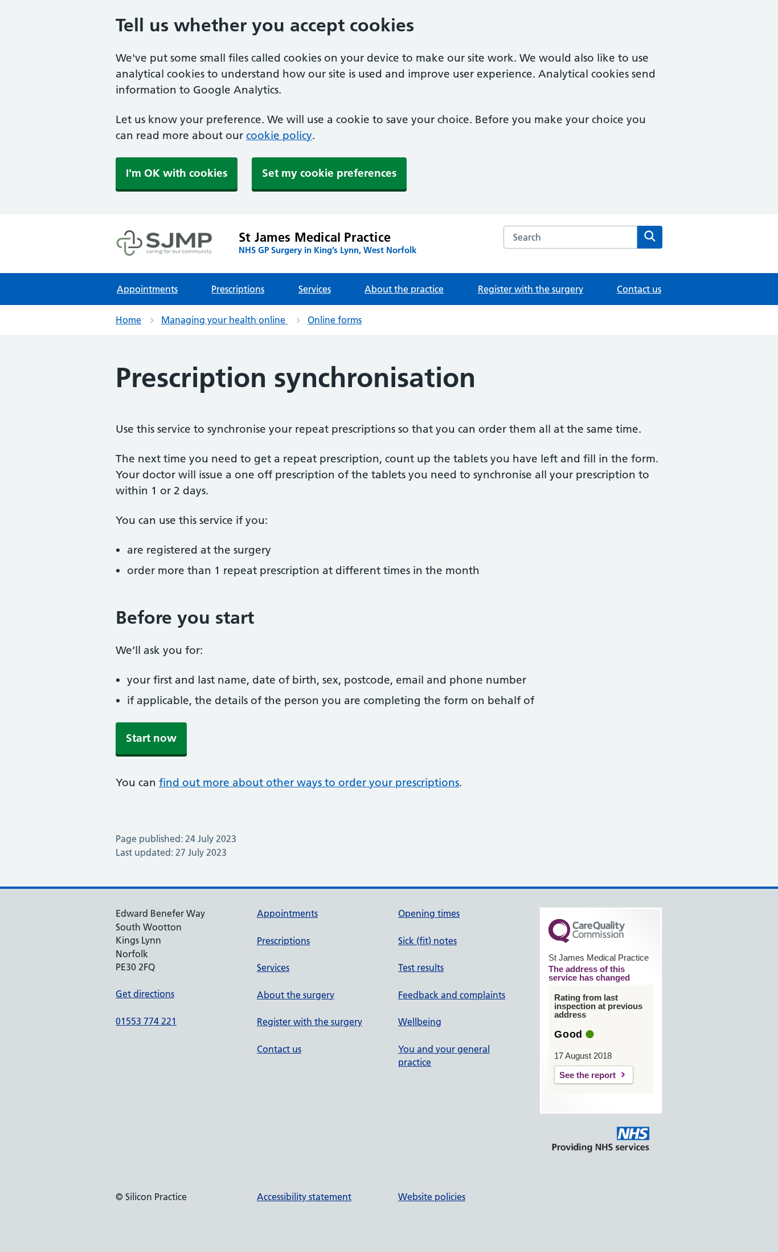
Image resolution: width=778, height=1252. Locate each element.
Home (128, 320)
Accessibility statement (304, 1196)
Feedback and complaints (451, 995)
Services (314, 289)
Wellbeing (419, 1021)
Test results (421, 967)
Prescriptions (237, 289)
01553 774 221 (146, 1021)
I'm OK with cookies (176, 173)
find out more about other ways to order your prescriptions (309, 782)
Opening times (429, 913)
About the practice (404, 289)
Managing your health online (224, 320)
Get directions (145, 993)
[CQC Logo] (586, 940)
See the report (587, 1075)
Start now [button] (151, 738)
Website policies (431, 1196)
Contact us (639, 289)
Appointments (147, 289)
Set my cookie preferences (329, 173)
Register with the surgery (530, 289)
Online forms (335, 320)
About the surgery (295, 995)
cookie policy (279, 135)
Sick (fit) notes (427, 940)
